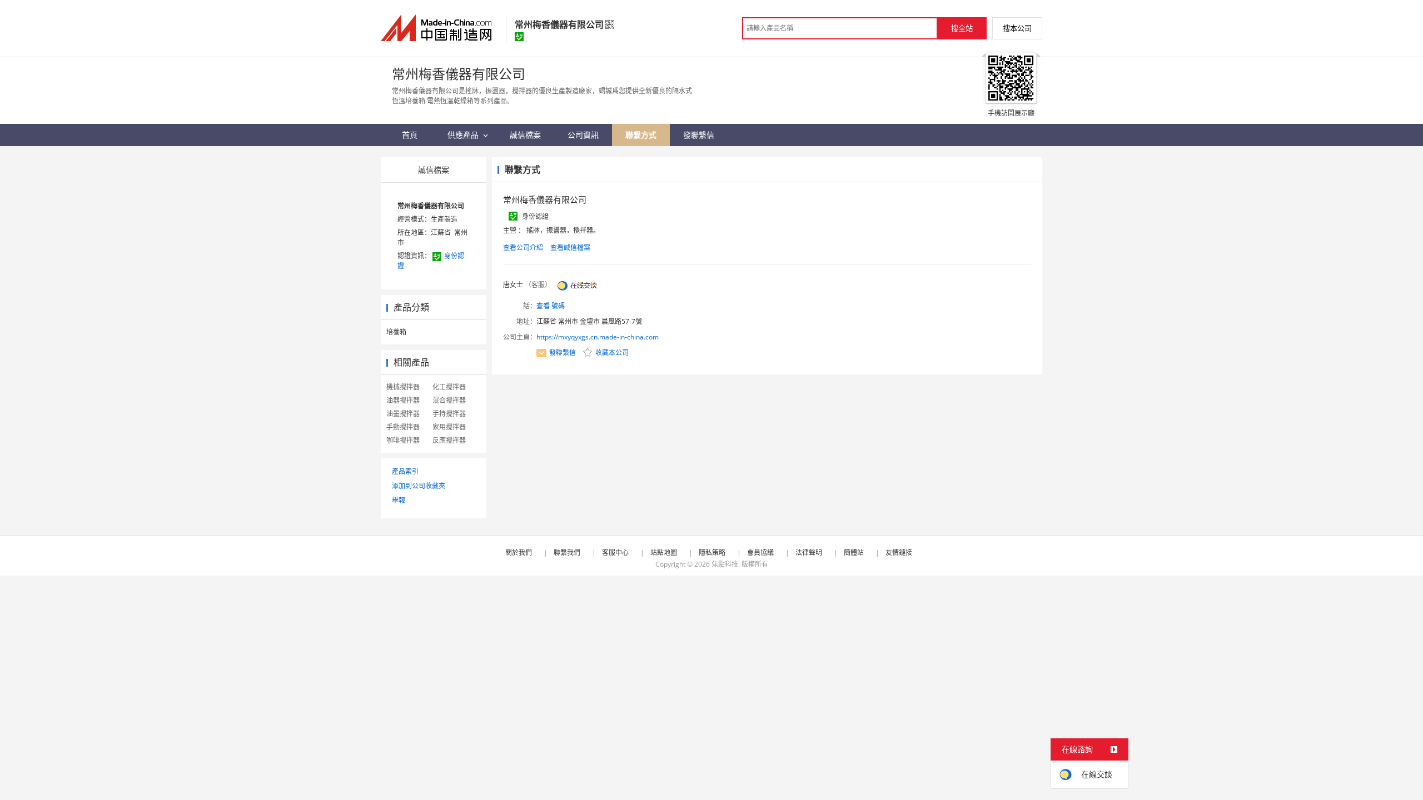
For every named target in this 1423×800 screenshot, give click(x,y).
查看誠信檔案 (570, 247)
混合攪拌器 (449, 400)
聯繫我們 (567, 552)
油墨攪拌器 (403, 413)
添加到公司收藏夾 (418, 486)
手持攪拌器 (449, 413)
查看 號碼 (550, 306)
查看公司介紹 (523, 247)
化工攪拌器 (449, 387)
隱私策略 (712, 552)
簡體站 (854, 552)
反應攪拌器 (449, 440)
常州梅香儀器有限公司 (430, 206)
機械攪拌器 (403, 387)
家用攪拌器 (449, 427)
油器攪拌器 (403, 400)
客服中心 (615, 552)
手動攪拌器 (403, 427)
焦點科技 (725, 564)
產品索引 (405, 471)
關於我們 (518, 552)
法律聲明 (808, 552)
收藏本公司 (611, 352)
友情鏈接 (898, 552)
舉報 (398, 500)
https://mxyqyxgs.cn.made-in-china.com (597, 337)
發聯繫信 (562, 352)
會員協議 (760, 552)
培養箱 (396, 332)
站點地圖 (663, 552)
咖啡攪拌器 (403, 440)
